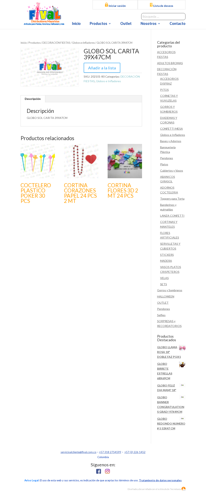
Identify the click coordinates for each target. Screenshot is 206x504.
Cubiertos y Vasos (171, 170)
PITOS (164, 89)
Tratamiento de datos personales (160, 480)
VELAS (164, 278)
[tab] (32, 98)
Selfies (161, 315)
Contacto (177, 24)
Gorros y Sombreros (169, 290)
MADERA (166, 260)
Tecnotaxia (175, 489)
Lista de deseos (163, 5)
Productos (98, 24)
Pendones (166, 158)
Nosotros (149, 24)
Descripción (33, 98)
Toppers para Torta (172, 198)
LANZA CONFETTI (172, 215)
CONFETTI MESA (171, 128)
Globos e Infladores (83, 42)
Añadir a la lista (102, 67)
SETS (163, 284)
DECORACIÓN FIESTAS (56, 42)
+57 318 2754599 (110, 452)
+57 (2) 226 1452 (134, 452)
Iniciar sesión (117, 5)
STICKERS (167, 254)
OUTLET (163, 302)
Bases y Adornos (170, 141)
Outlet (126, 24)
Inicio (76, 24)
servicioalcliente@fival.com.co (78, 452)
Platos (164, 164)
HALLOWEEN (165, 296)
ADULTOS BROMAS (170, 63)
